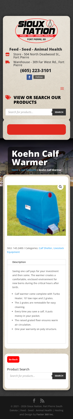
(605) (25, 70)
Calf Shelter (45, 248)
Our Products (28, 169)
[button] (60, 187)
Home (15, 169)
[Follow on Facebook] (29, 77)
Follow (39, 77)
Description (19, 262)
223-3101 (41, 70)
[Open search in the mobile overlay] (35, 112)
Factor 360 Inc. (45, 414)
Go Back (13, 359)
